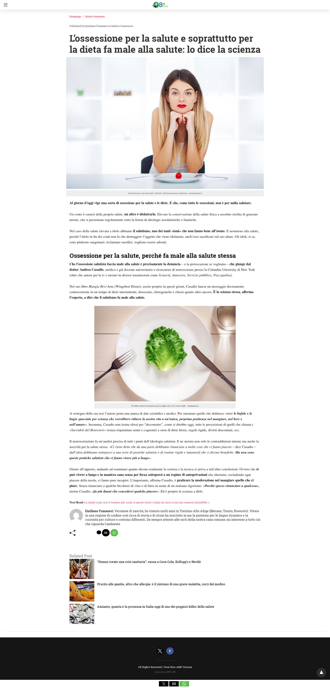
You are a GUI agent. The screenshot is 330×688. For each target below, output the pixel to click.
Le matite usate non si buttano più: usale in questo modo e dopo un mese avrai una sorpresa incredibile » (146, 502)
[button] (163, 683)
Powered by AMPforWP (165, 672)
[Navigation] (4, 5)
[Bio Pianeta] (165, 3)
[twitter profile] (160, 651)
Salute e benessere (95, 16)
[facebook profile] (170, 651)
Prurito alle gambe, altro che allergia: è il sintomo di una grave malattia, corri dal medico (161, 584)
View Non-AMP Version (178, 667)
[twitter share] (99, 532)
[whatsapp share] (114, 532)
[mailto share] (106, 532)
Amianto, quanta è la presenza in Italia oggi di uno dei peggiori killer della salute (155, 607)
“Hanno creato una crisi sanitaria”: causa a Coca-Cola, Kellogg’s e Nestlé (149, 562)
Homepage (75, 16)
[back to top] (321, 672)
